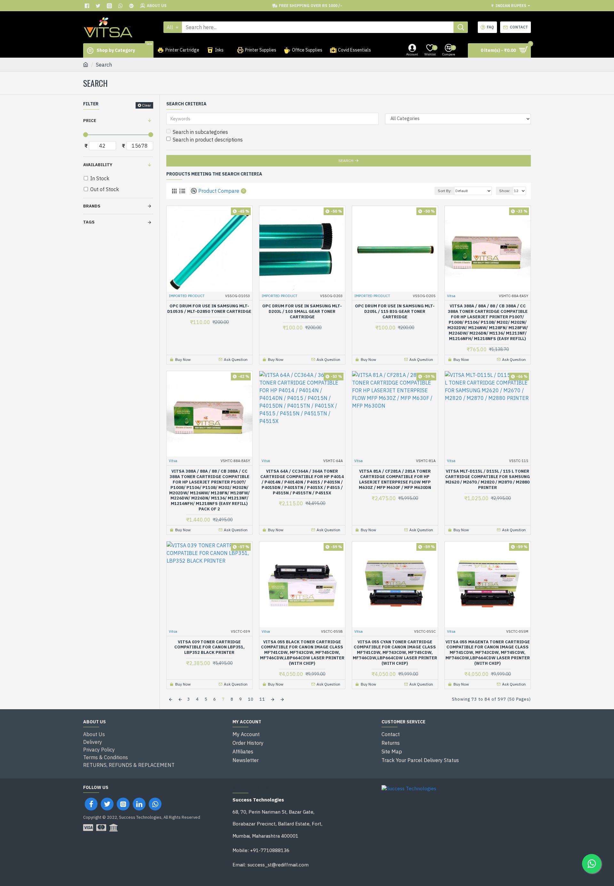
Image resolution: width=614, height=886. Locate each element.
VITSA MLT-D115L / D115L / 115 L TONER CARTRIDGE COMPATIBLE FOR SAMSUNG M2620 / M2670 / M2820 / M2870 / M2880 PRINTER (487, 479)
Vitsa (451, 296)
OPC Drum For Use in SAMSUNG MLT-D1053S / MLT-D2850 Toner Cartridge (209, 309)
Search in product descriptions (208, 139)
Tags (89, 222)
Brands (91, 206)
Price (89, 120)
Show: (504, 190)
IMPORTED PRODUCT (187, 296)
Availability (97, 164)
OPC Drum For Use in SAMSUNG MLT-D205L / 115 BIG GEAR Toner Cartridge (395, 312)
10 (251, 699)
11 (262, 699)
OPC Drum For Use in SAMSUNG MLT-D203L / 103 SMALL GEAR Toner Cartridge (302, 312)
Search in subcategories (200, 132)
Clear (146, 105)
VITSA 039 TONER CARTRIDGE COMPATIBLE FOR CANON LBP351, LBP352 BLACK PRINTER (209, 647)
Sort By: (445, 190)
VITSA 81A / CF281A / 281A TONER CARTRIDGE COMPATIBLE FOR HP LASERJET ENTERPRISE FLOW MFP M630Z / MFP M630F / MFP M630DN (395, 479)
